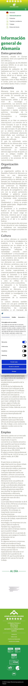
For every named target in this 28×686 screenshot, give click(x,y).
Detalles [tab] (14, 317)
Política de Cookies (14, 641)
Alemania (12, 12)
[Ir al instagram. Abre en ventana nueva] (15, 1)
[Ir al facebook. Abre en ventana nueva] (13, 1)
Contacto (14, 634)
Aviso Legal (14, 636)
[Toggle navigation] (25, 9)
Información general (15, 15)
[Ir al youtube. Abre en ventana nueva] (21, 1)
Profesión (12, 18)
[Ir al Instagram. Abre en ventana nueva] (15, 619)
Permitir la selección (14, 366)
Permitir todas (14, 361)
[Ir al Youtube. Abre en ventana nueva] (21, 619)
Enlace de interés (14, 27)
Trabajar (12, 24)
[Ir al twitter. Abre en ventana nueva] (7, 1)
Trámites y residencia (16, 21)
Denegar (14, 371)
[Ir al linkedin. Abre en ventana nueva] (10, 1)
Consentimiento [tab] (6, 317)
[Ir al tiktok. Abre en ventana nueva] (18, 1)
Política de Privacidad (14, 639)
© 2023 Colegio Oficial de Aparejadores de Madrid (13, 682)
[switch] (24, 346)
